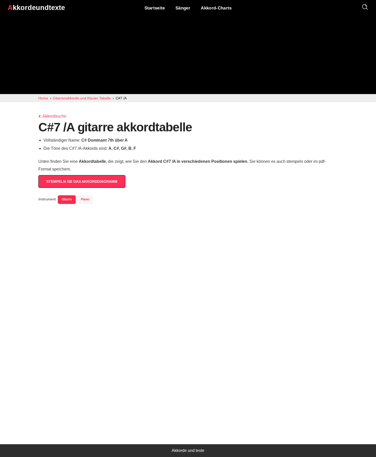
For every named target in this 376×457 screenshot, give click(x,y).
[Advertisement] (188, 56)
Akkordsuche (54, 116)
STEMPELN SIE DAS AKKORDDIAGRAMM (81, 181)
